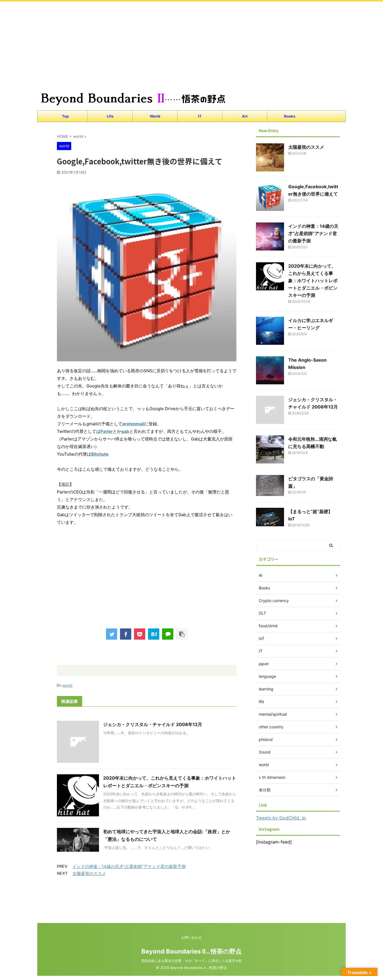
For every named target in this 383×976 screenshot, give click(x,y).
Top (65, 116)
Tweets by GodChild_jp (281, 818)
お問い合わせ (191, 937)
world (67, 685)
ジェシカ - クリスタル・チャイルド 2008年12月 (152, 724)
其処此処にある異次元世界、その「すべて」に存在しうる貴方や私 (191, 961)
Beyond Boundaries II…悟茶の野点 (191, 951)
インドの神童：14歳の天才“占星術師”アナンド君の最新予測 (129, 866)
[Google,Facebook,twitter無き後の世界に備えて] (153, 634)
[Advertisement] (168, 40)
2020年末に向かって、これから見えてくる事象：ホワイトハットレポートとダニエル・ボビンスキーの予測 (313, 280)
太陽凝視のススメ (89, 873)
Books (289, 116)
